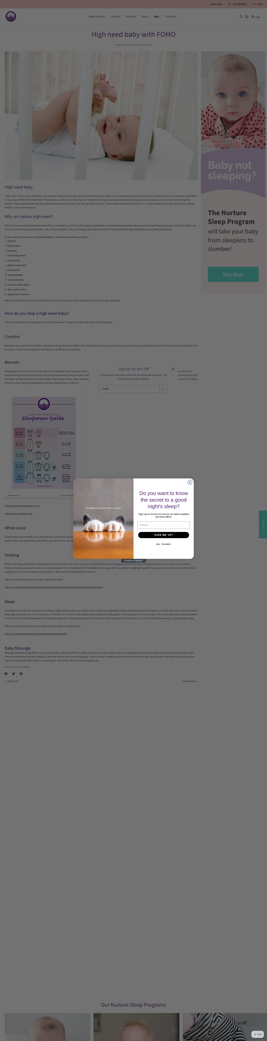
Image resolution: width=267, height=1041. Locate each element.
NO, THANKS (163, 544)
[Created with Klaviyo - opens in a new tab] (133, 561)
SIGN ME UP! (163, 535)
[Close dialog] (190, 482)
